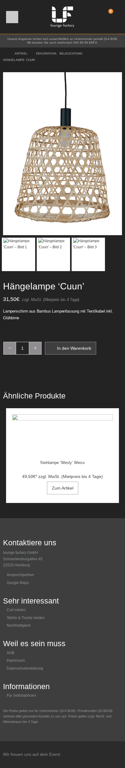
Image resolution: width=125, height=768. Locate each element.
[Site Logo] (62, 17)
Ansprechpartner (20, 575)
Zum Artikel (62, 488)
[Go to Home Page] (4, 53)
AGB (10, 653)
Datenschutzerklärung (25, 668)
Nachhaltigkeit (18, 625)
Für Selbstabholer (21, 695)
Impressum (16, 660)
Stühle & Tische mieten (26, 618)
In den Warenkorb (74, 348)
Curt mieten (16, 610)
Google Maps (18, 583)
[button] (12, 17)
